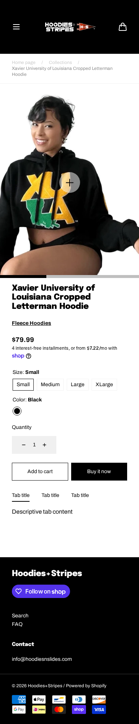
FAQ (17, 624)
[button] (16, 26)
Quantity (22, 427)
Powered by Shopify (86, 685)
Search (20, 615)
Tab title (21, 495)
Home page (24, 62)
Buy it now (99, 471)
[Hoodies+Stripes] (69, 27)
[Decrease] (19, 445)
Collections (60, 62)
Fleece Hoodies (31, 323)
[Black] (17, 411)
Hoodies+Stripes (45, 685)
